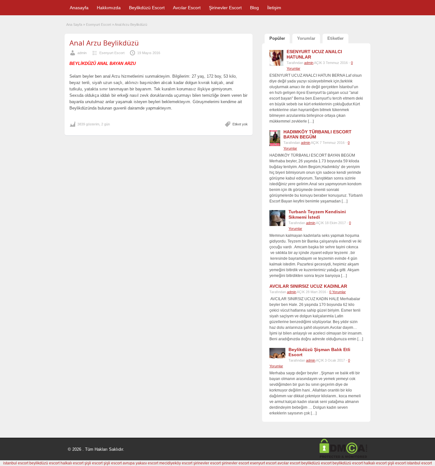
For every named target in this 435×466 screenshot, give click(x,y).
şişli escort (93, 463)
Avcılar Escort (187, 7)
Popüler (277, 38)
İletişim (274, 7)
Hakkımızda (109, 7)
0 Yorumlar (337, 292)
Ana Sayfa (74, 24)
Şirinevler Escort (225, 7)
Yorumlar (306, 38)
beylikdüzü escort (44, 463)
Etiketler (335, 38)
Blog (254, 7)
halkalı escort (72, 463)
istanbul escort (15, 463)
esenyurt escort (263, 463)
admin (82, 53)
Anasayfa (79, 7)
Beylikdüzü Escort (147, 7)
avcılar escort (288, 463)
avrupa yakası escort (140, 463)
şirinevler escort (207, 463)
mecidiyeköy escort (175, 463)
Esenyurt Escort (98, 24)
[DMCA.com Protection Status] (343, 457)
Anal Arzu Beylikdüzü (104, 42)
